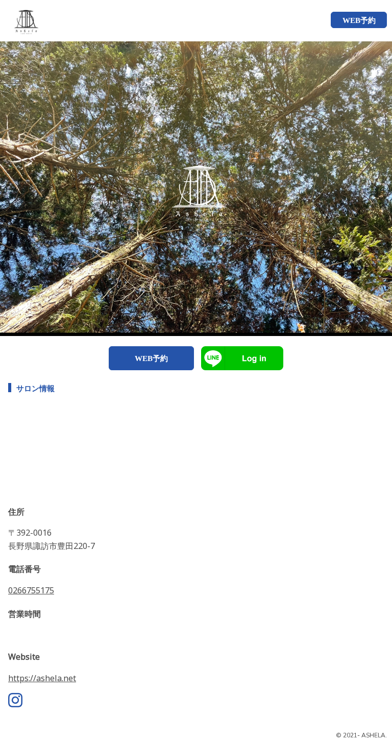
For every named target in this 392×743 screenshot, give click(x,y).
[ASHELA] (21, 20)
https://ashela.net (42, 678)
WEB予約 (151, 358)
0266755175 (31, 590)
